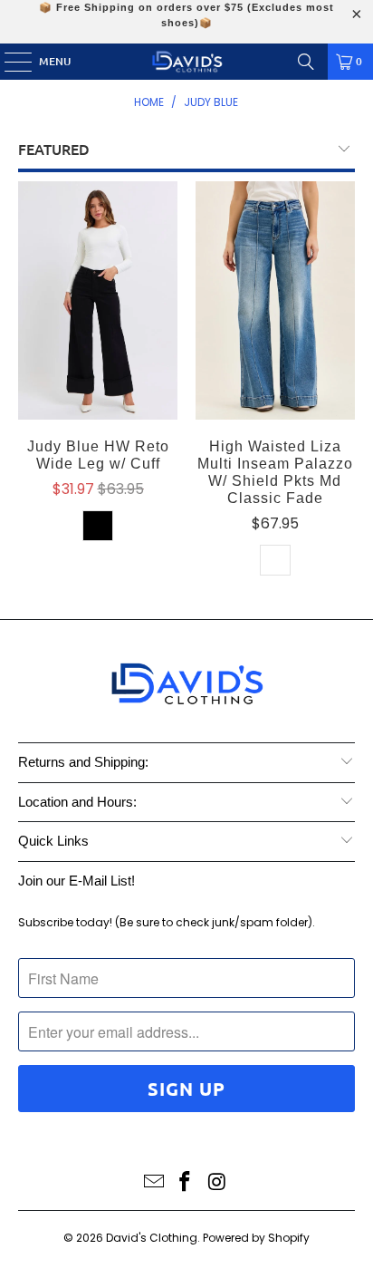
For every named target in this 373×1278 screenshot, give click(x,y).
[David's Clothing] (186, 62)
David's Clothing (151, 1237)
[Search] (306, 62)
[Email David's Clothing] (153, 1183)
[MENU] (9, 62)
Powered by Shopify (256, 1237)
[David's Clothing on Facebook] (185, 1183)
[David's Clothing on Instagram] (217, 1183)
